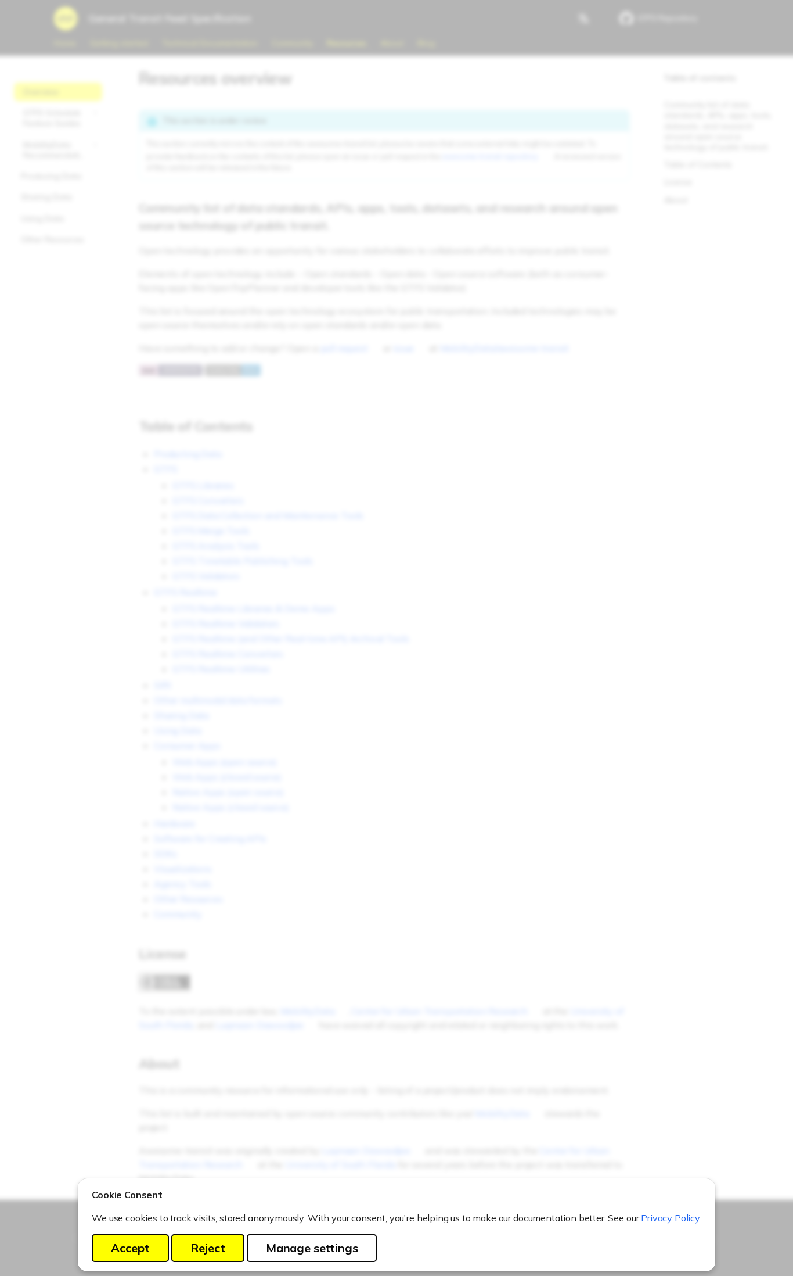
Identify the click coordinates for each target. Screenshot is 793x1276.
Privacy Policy (670, 1218)
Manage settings (312, 1248)
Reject (207, 1248)
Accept (130, 1248)
